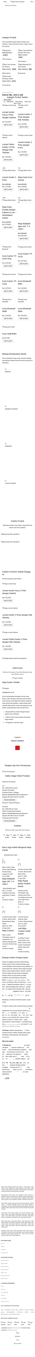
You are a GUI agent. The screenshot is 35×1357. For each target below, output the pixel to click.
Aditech (20, 1196)
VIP (32, 1199)
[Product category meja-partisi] (10, 80)
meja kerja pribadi (5, 1191)
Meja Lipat (4, 1272)
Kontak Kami (4, 1252)
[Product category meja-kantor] (10, 68)
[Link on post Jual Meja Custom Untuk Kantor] (25, 929)
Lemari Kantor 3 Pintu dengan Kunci (25, 145)
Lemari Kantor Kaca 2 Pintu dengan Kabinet (9, 115)
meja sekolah (23, 1189)
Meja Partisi (4, 1278)
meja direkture (9, 1189)
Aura (32, 1196)
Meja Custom (4, 1269)
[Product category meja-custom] (25, 56)
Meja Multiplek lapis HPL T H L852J (24, 226)
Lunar (10, 1199)
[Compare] (4, 129)
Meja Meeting (5, 1266)
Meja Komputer (5, 1275)
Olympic (20, 1199)
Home (2, 1243)
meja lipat (27, 1188)
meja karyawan (14, 1191)
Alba (24, 1196)
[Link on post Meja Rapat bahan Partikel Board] (25, 882)
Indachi (7, 1199)
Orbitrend (24, 1199)
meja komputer (19, 1188)
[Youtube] (17, 748)
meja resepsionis (10, 1188)
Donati (12, 1198)
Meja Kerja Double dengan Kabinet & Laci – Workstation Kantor (9, 212)
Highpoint (24, 1198)
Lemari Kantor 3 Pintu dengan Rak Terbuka (25, 117)
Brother (3, 1198)
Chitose (8, 1198)
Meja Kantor (4, 1263)
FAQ (2, 1286)
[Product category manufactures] (10, 56)
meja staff (21, 1191)
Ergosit (16, 1198)
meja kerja (16, 1189)
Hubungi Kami (5, 1301)
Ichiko (2, 1199)
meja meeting (26, 1186)
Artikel (2, 1246)
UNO (29, 1199)
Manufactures (5, 1260)
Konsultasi (4, 1298)
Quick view (9, 129)
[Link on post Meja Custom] (10, 929)
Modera (15, 1199)
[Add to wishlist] (4, 108)
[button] (8, 125)
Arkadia (28, 1196)
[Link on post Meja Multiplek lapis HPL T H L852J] (10, 882)
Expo (20, 1198)
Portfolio (3, 1249)
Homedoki (30, 1198)
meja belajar (30, 1189)
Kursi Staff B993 (9, 334)
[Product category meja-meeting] (25, 68)
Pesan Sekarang (9, 800)
